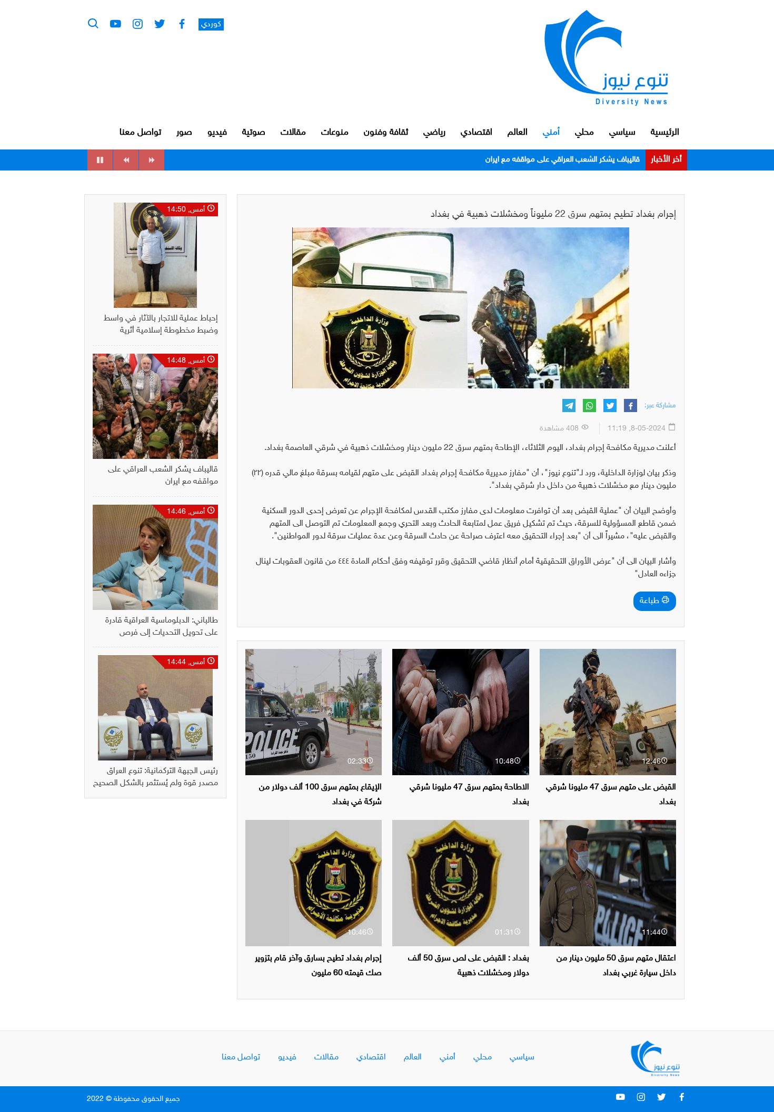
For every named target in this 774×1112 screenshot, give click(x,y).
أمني (551, 132)
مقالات (293, 132)
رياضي (434, 132)
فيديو (217, 132)
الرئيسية (665, 132)
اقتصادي (476, 132)
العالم (518, 132)
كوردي (211, 24)
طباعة (650, 601)
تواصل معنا (140, 132)
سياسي (622, 132)
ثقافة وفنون (386, 132)
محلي (584, 132)
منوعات (335, 132)
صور (184, 132)
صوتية (253, 132)
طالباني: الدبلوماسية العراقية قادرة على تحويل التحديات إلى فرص (540, 159)
